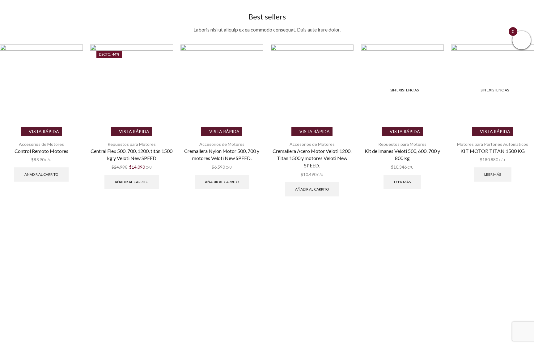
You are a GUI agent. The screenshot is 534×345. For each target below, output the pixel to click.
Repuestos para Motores (132, 144)
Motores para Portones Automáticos (492, 144)
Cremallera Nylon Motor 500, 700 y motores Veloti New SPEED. (221, 154)
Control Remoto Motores (41, 151)
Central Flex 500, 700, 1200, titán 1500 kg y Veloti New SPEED (131, 154)
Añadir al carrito (41, 174)
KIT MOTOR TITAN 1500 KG (492, 151)
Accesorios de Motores (41, 144)
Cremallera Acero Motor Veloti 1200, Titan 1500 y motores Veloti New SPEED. (312, 158)
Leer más (402, 181)
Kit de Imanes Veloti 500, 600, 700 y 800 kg (402, 154)
